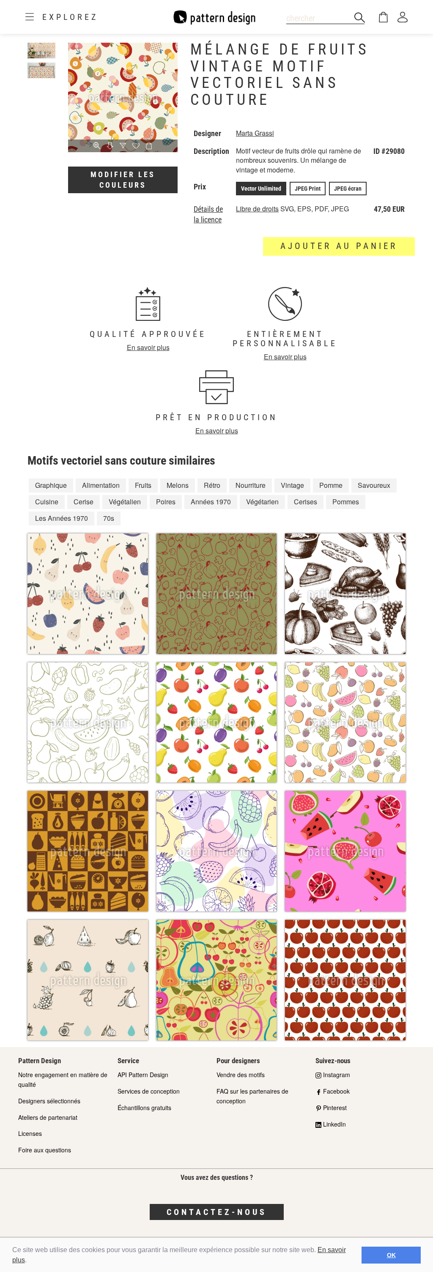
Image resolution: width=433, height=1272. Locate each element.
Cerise (83, 501)
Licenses (30, 1133)
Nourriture (251, 485)
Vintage (292, 485)
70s (108, 518)
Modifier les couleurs (122, 180)
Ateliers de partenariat (47, 1117)
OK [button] (391, 1255)
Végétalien (125, 501)
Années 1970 (211, 501)
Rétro (212, 485)
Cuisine (46, 501)
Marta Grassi (255, 133)
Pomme (331, 485)
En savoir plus (148, 347)
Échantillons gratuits (144, 1107)
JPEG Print (308, 188)
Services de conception (149, 1091)
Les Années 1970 (61, 518)
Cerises (305, 501)
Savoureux (374, 485)
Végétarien (262, 501)
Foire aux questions (44, 1150)
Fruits (143, 485)
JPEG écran (348, 188)
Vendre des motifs (240, 1074)
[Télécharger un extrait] (110, 146)
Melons (178, 485)
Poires (165, 501)
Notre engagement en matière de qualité (62, 1079)
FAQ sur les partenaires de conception (252, 1096)
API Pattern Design (143, 1074)
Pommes (345, 501)
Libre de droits (257, 208)
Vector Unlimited (261, 188)
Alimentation (101, 485)
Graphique (51, 485)
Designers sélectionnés (49, 1101)
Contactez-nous (217, 1212)
